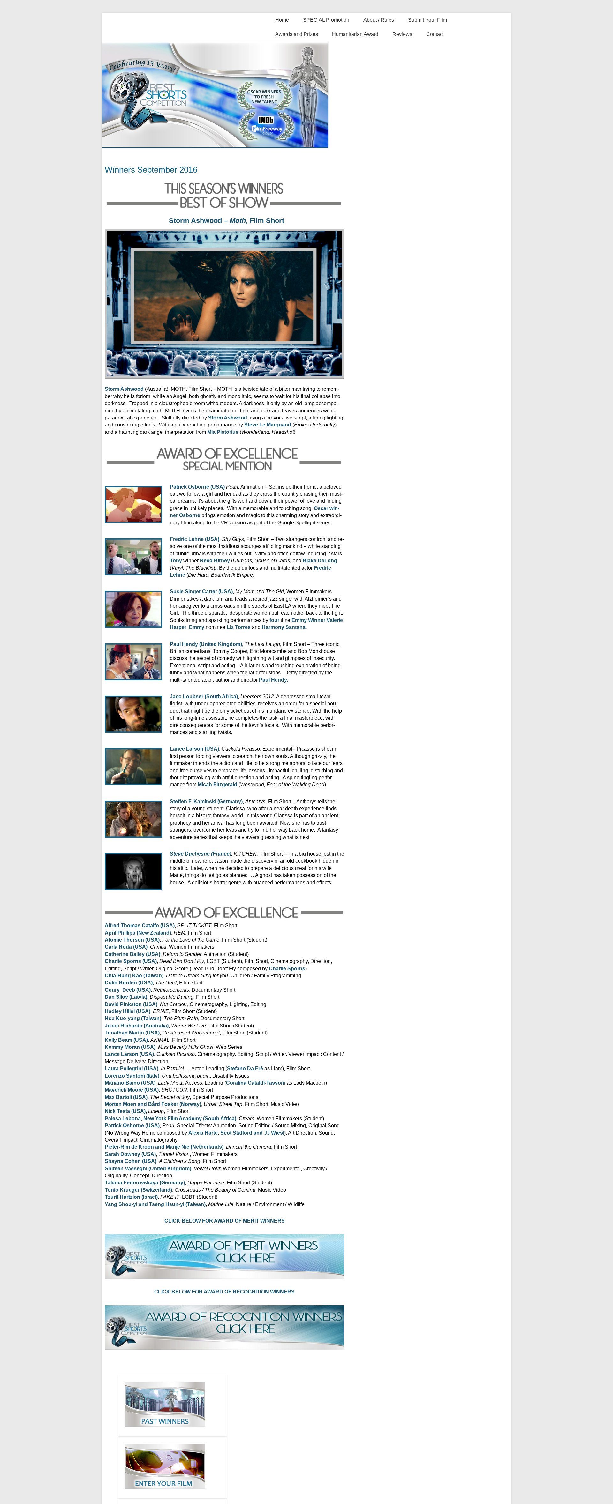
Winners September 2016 (151, 169)
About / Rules (378, 20)
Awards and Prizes (296, 34)
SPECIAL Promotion (326, 20)
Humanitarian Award (355, 34)
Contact (435, 34)
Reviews (402, 34)
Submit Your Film (427, 20)
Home (282, 20)
